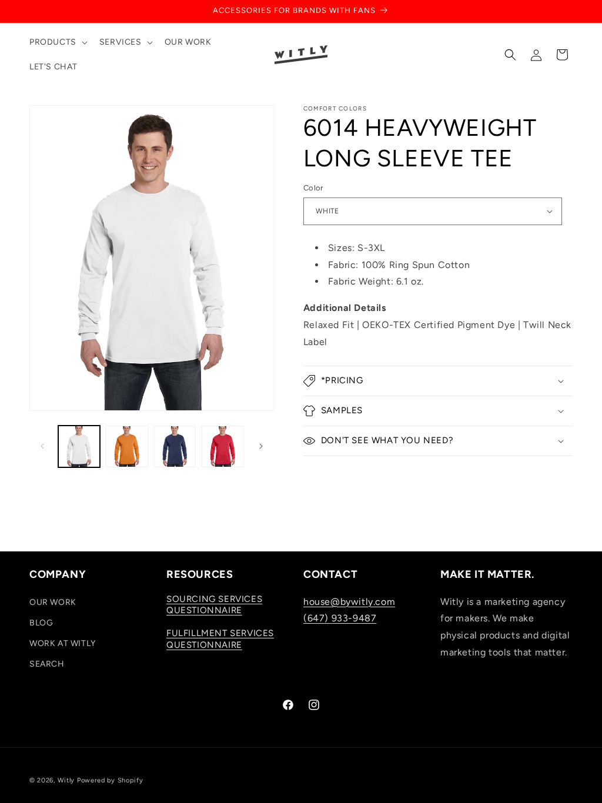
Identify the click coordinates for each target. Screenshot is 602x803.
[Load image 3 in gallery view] (127, 446)
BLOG (41, 623)
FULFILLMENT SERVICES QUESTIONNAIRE (220, 639)
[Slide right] (261, 446)
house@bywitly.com (349, 601)
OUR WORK (52, 602)
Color (313, 187)
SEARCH (47, 664)
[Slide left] (42, 446)
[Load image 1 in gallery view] (79, 446)
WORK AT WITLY (62, 643)
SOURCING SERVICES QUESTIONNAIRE (214, 605)
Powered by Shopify (110, 780)
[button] (57, 42)
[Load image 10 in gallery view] (222, 446)
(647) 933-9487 (339, 618)
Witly (66, 780)
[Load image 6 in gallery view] (175, 446)
